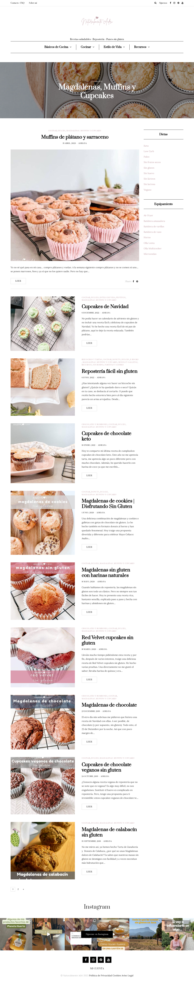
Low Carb (149, 151)
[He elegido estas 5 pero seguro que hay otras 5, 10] (81, 934)
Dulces (61, 131)
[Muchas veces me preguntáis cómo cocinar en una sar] (113, 934)
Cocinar (86, 47)
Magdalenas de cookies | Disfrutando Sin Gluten (108, 504)
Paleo (146, 156)
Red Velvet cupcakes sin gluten (107, 640)
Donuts (116, 360)
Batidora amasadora (154, 221)
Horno (147, 237)
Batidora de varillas (154, 226)
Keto (146, 145)
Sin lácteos (149, 178)
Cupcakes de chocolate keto (106, 436)
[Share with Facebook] (133, 281)
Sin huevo (149, 173)
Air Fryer (148, 215)
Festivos (121, 298)
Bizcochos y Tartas (92, 360)
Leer (18, 281)
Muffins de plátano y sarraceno (75, 137)
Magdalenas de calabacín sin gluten (109, 832)
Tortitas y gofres (114, 365)
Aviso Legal (127, 975)
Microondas (150, 253)
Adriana (82, 143)
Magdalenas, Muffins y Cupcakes (83, 131)
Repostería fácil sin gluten (109, 371)
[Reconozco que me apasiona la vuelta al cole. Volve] (48, 934)
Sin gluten (149, 167)
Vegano (147, 189)
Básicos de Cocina (56, 47)
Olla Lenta (149, 243)
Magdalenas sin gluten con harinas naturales (106, 573)
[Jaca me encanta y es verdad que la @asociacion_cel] (145, 934)
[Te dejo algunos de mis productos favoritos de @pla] (16, 934)
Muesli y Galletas (128, 362)
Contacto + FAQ (17, 3)
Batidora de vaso (152, 231)
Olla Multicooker (153, 248)
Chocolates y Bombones (95, 424)
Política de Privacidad (100, 975)
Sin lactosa (149, 184)
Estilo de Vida (113, 47)
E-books (134, 360)
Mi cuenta (97, 968)
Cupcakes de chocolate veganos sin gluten (106, 767)
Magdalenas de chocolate (109, 705)
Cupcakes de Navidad (105, 307)
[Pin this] (137, 281)
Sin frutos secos (152, 162)
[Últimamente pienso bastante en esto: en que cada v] (178, 934)
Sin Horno (98, 365)
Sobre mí (33, 3)
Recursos (140, 47)
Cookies (117, 975)
